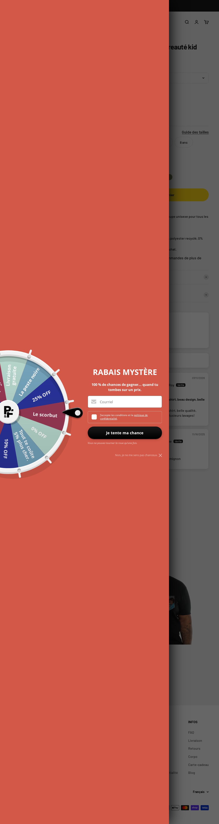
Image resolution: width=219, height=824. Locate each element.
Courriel (106, 402)
